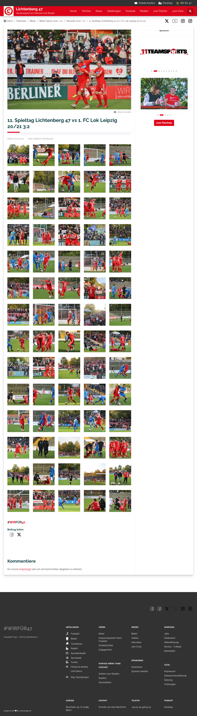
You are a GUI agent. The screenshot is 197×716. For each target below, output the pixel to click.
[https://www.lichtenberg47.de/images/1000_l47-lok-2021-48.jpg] (69, 395)
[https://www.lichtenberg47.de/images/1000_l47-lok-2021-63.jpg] (69, 474)
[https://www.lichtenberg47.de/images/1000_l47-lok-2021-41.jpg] (18, 368)
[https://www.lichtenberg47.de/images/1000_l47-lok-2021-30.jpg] (120, 288)
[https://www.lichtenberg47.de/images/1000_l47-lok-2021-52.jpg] (44, 421)
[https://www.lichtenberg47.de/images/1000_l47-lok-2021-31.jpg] (18, 315)
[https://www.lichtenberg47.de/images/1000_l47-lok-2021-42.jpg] (44, 368)
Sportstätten (105, 682)
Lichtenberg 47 (32, 637)
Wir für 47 (185, 3)
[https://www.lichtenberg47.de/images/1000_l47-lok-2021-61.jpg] (18, 474)
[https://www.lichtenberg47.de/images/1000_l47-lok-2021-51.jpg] (18, 421)
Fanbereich (169, 638)
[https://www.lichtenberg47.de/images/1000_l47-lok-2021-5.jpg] (120, 155)
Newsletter (169, 651)
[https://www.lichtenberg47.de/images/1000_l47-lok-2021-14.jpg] (95, 208)
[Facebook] (152, 21)
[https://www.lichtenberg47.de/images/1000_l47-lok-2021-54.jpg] (95, 421)
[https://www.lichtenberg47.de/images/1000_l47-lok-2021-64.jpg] (95, 474)
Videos (134, 638)
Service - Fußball (172, 646)
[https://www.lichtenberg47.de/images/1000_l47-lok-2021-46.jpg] (18, 395)
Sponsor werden (139, 671)
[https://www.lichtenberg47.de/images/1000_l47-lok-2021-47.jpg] (44, 395)
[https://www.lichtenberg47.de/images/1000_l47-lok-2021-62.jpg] (44, 474)
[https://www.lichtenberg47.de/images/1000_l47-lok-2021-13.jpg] (69, 208)
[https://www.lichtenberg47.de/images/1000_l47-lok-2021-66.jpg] (18, 501)
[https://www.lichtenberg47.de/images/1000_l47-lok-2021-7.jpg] (44, 182)
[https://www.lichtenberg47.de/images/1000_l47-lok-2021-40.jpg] (120, 341)
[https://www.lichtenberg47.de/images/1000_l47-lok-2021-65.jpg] (120, 474)
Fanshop (168, 3)
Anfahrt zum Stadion (109, 674)
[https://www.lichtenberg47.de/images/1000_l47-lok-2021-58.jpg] (69, 448)
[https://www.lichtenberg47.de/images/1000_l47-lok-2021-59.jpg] (95, 448)
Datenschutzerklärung (175, 675)
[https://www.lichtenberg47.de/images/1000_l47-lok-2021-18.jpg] (69, 235)
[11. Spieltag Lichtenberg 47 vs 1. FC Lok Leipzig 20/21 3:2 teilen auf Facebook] (12, 534)
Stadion (102, 678)
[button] (186, 54)
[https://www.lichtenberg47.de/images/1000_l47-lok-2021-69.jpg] (95, 501)
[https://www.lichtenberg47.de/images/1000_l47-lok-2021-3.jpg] (69, 155)
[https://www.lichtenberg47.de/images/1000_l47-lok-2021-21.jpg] (18, 262)
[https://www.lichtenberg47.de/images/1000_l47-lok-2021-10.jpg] (120, 182)
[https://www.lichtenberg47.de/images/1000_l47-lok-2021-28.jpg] (69, 288)
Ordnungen (170, 684)
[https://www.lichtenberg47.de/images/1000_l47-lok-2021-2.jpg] (44, 155)
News (99, 11)
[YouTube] (175, 21)
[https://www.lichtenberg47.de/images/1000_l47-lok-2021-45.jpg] (120, 368)
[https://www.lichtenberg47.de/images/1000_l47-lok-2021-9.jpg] (95, 182)
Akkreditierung (171, 642)
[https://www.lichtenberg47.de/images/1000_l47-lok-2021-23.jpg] (69, 262)
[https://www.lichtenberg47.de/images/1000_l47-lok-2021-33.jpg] (69, 315)
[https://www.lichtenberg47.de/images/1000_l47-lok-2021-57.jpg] (44, 448)
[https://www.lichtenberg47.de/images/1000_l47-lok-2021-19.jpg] (95, 235)
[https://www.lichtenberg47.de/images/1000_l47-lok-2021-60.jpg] (120, 448)
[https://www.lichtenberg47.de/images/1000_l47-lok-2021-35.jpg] (120, 315)
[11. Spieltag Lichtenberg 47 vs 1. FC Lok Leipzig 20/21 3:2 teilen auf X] (19, 534)
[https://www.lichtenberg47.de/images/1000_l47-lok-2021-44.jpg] (95, 368)
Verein (73, 11)
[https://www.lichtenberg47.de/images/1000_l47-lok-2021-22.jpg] (44, 262)
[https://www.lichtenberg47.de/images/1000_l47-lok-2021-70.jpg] (120, 501)
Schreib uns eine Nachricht (112, 707)
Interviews (136, 642)
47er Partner (160, 11)
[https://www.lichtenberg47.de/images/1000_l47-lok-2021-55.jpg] (120, 421)
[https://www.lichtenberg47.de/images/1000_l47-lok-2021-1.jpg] (18, 155)
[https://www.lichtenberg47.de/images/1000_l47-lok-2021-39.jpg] (95, 341)
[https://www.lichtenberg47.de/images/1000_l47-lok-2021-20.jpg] (120, 235)
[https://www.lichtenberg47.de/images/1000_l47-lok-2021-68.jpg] (69, 501)
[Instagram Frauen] (190, 21)
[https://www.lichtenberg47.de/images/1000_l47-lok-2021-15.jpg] (120, 208)
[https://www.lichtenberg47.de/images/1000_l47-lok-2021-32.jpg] (44, 315)
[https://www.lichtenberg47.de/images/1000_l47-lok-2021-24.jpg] (95, 262)
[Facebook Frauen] (159, 21)
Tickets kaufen (147, 3)
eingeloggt (25, 569)
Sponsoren (136, 667)
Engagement (105, 649)
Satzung (168, 680)
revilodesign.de (25, 711)
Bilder (134, 633)
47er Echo (136, 646)
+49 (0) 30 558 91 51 (141, 707)
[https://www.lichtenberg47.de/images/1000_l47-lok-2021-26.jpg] (18, 288)
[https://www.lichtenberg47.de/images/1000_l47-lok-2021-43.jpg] (69, 368)
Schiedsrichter (106, 645)
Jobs (166, 633)
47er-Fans (177, 11)
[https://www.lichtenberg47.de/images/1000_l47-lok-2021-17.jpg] (44, 235)
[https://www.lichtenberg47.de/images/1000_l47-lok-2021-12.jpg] (44, 208)
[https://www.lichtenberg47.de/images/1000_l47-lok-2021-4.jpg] (95, 155)
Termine (86, 11)
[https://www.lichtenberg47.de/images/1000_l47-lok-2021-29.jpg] (95, 288)
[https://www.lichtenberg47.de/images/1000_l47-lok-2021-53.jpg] (69, 421)
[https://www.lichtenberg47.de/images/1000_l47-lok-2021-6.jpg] (18, 182)
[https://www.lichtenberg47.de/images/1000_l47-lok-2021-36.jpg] (18, 341)
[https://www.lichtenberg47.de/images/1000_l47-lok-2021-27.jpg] (44, 288)
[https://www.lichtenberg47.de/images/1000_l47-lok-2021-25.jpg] (120, 262)
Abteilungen (114, 11)
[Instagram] (183, 21)
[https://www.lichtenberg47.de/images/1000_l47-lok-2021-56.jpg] (18, 448)
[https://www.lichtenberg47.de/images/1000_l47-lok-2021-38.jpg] (69, 341)
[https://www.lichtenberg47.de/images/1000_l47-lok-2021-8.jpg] (69, 182)
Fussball (130, 11)
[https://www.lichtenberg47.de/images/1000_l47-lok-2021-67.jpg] (44, 501)
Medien (144, 11)
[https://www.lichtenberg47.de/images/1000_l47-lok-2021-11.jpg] (18, 208)
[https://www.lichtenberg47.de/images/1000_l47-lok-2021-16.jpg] (18, 235)
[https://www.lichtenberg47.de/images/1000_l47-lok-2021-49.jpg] (95, 395)
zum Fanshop (164, 122)
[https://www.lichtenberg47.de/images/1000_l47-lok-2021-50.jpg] (120, 395)
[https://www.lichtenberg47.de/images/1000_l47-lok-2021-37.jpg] (44, 341)
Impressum (169, 671)
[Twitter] (167, 21)
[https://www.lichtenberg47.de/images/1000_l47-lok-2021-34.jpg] (95, 315)
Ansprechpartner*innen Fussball (110, 639)
